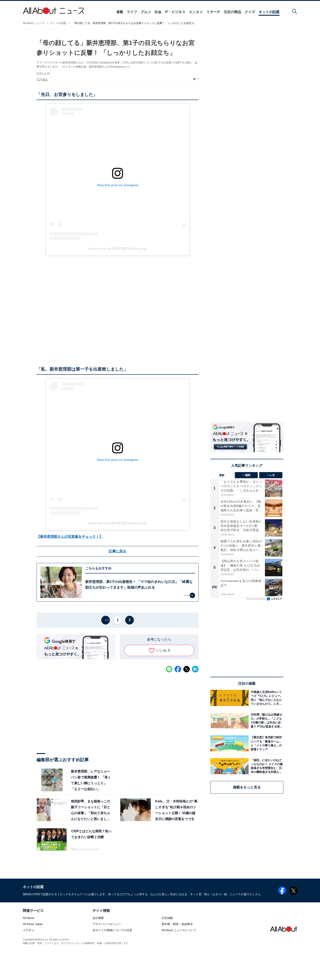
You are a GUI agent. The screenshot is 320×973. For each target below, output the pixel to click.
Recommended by (256, 598)
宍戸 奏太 (42, 79)
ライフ (132, 12)
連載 (119, 12)
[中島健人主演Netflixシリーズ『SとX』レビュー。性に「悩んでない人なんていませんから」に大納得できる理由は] (266, 698)
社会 (158, 12)
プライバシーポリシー (107, 924)
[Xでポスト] (186, 669)
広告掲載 (167, 918)
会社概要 (98, 918)
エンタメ (196, 12)
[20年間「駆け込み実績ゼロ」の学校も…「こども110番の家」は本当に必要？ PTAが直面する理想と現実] (266, 721)
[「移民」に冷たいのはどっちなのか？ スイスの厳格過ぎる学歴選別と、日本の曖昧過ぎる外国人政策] (266, 766)
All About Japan (33, 924)
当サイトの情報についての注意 (112, 930)
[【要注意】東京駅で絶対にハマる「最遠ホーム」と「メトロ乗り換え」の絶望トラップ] (266, 743)
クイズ (250, 12)
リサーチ (213, 12)
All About (28, 918)
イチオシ (28, 930)
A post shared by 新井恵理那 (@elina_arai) (117, 248)
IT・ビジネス (175, 12)
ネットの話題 (269, 12)
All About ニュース (33, 23)
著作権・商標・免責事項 (177, 924)
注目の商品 (232, 12)
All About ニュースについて (179, 930)
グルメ (146, 12)
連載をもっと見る (247, 787)
